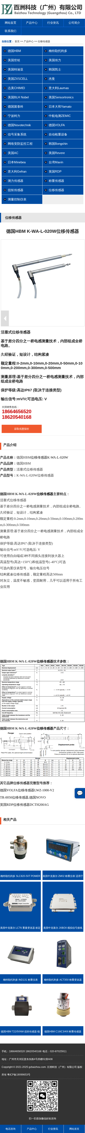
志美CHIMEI (16, 88)
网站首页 (10, 22)
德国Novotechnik (19, 125)
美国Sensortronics (61, 97)
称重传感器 (56, 180)
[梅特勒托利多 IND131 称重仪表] (20, 973)
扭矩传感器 (15, 190)
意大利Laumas (59, 88)
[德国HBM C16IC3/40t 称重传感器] (62, 1025)
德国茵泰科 (15, 106)
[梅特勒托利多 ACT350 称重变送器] (62, 973)
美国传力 (55, 60)
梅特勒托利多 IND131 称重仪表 (20, 979)
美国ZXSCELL (18, 78)
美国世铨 (14, 60)
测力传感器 (15, 180)
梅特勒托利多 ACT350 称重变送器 (63, 979)
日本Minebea (17, 162)
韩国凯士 (55, 69)
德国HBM (14, 51)
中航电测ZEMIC (60, 116)
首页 (17, 41)
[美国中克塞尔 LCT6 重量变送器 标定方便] (20, 921)
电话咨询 (10, 1128)
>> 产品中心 (27, 41)
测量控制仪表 (17, 199)
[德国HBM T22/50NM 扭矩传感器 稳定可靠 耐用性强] (20, 1025)
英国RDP (55, 171)
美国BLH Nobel (18, 97)
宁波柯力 (14, 116)
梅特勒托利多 (58, 51)
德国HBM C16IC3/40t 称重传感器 (62, 1031)
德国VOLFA (57, 125)
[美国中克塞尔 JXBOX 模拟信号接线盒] (62, 921)
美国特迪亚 (15, 69)
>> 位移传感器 (42, 41)
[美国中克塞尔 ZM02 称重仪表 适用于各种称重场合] (62, 869)
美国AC (13, 153)
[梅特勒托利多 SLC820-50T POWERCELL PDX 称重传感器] (20, 869)
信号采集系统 (17, 134)
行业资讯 (53, 22)
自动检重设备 (58, 134)
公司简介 (74, 22)
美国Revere (57, 153)
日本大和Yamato (60, 106)
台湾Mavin (56, 162)
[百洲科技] (42, 14)
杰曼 (52, 78)
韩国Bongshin (58, 143)
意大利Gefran (17, 171)
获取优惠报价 (21, 428)
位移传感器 (56, 190)
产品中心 (32, 22)
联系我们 (10, 31)
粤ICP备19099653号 (18, 1074)
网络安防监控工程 (20, 143)
